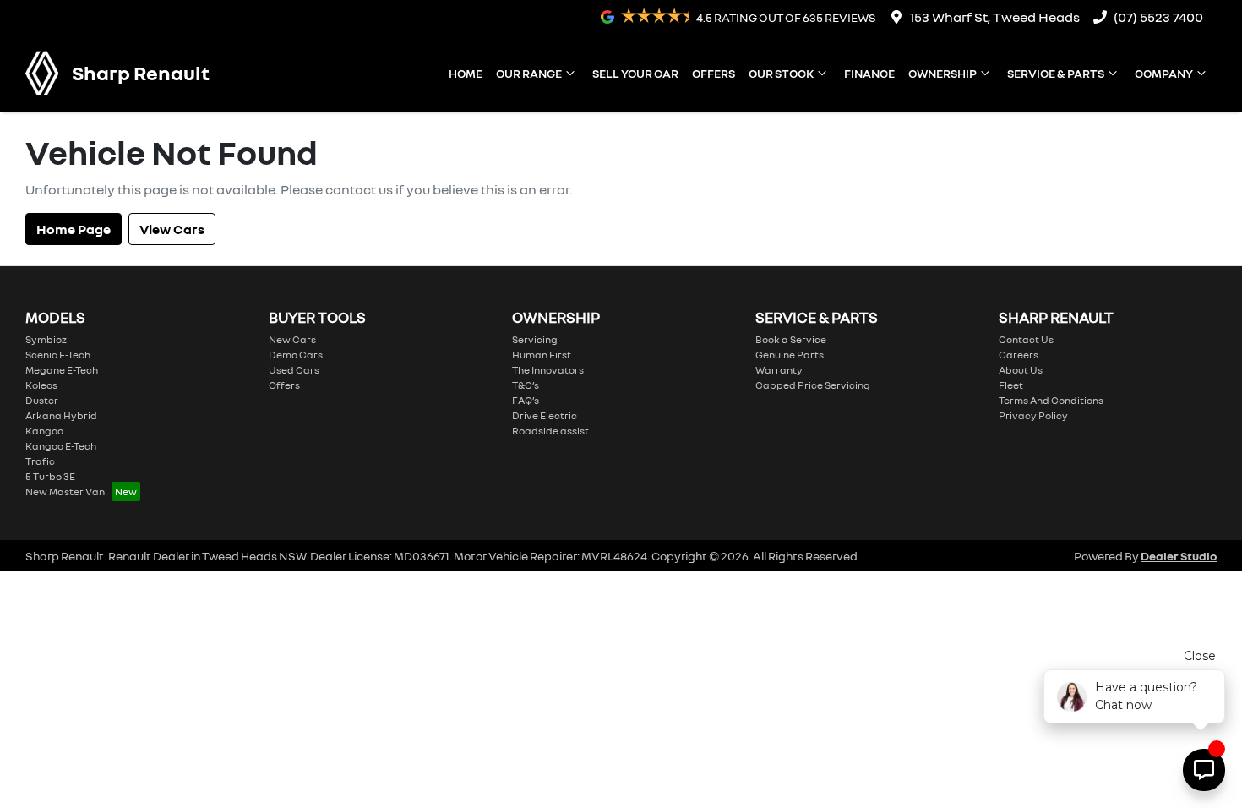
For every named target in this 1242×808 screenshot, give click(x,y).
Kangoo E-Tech (60, 445)
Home (465, 73)
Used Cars (294, 369)
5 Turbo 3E (50, 476)
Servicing (535, 339)
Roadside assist (550, 430)
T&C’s (525, 385)
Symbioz (46, 339)
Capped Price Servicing (812, 385)
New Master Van (65, 491)
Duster (41, 400)
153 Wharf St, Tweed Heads (995, 16)
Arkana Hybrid (61, 415)
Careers (1018, 354)
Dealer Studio (1179, 556)
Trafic (40, 461)
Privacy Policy (1033, 415)
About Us (1021, 369)
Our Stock (781, 73)
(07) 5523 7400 (1158, 16)
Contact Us (1026, 339)
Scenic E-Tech (57, 354)
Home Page (73, 229)
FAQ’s (525, 400)
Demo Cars (296, 354)
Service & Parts (1055, 73)
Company (1164, 73)
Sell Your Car (635, 73)
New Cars (292, 339)
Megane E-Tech (61, 369)
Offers (713, 73)
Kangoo (44, 430)
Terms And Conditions (1051, 400)
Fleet (1011, 385)
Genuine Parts (789, 354)
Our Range (529, 73)
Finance (869, 73)
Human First (541, 354)
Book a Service (790, 339)
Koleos (41, 385)
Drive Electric (544, 415)
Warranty (779, 369)
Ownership (942, 73)
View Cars (171, 229)
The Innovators (548, 369)
